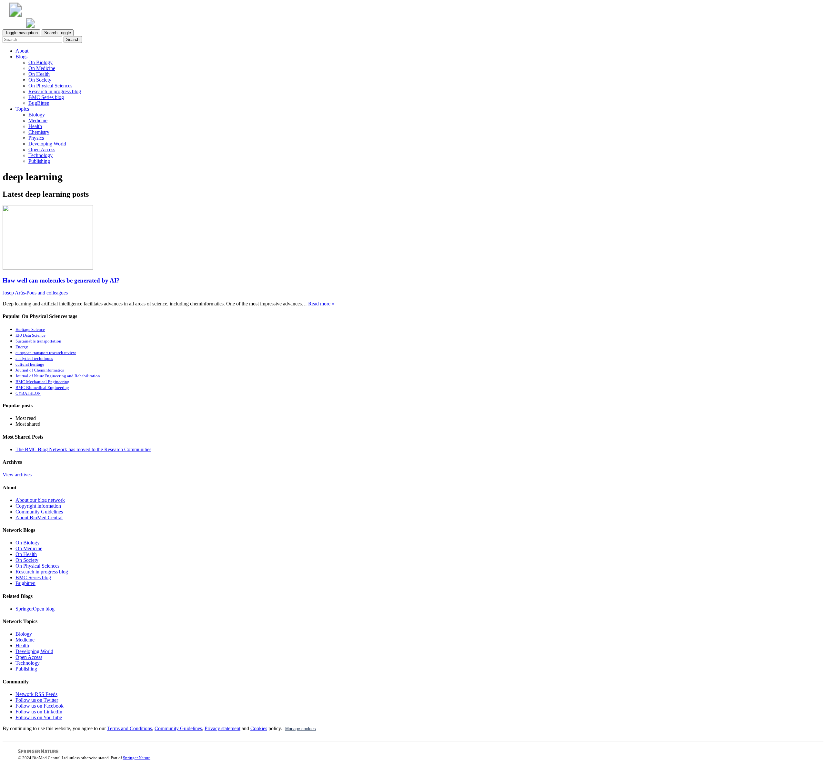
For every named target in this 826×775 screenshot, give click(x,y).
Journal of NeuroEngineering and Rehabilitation (57, 376)
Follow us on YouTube (38, 717)
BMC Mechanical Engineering (42, 382)
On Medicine (41, 68)
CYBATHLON (28, 393)
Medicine (37, 120)
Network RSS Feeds (36, 694)
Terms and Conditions (129, 728)
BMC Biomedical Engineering (42, 387)
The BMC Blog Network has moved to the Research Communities (83, 449)
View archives (17, 474)
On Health (39, 74)
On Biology (40, 62)
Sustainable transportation (38, 341)
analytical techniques (34, 358)
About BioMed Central (39, 517)
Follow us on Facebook (39, 706)
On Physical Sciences (50, 85)
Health (35, 126)
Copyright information (38, 506)
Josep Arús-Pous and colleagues (35, 292)
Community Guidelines (39, 511)
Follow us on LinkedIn (38, 711)
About (21, 51)
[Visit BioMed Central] (15, 15)
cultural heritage (29, 364)
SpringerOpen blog (35, 608)
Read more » (321, 303)
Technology (40, 155)
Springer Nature (136, 757)
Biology (36, 114)
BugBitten (38, 103)
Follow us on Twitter (36, 700)
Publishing (39, 161)
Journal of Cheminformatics (39, 370)
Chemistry (38, 132)
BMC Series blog (46, 97)
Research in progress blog (54, 91)
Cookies (258, 728)
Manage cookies (300, 728)
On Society (39, 80)
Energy (21, 347)
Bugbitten (25, 583)
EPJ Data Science (30, 335)
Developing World (47, 143)
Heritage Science (30, 329)
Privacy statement (222, 728)
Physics (36, 138)
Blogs (21, 56)
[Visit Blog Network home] (30, 26)
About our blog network (40, 500)
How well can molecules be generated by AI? (61, 280)
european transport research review (45, 353)
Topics (22, 109)
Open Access (41, 149)
